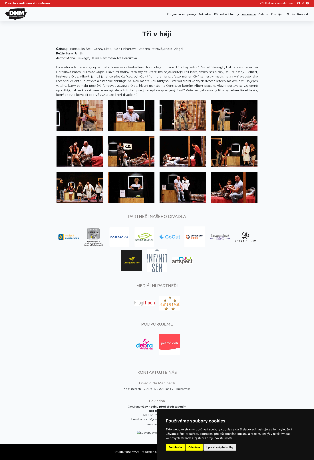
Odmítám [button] (194, 447)
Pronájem (277, 14)
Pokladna (204, 14)
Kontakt (302, 14)
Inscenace (248, 14)
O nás (291, 14)
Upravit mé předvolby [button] (219, 447)
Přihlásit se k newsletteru (276, 3)
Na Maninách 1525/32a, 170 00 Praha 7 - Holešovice (157, 389)
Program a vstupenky (181, 14)
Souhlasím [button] (175, 447)
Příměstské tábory (226, 14)
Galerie (263, 14)
